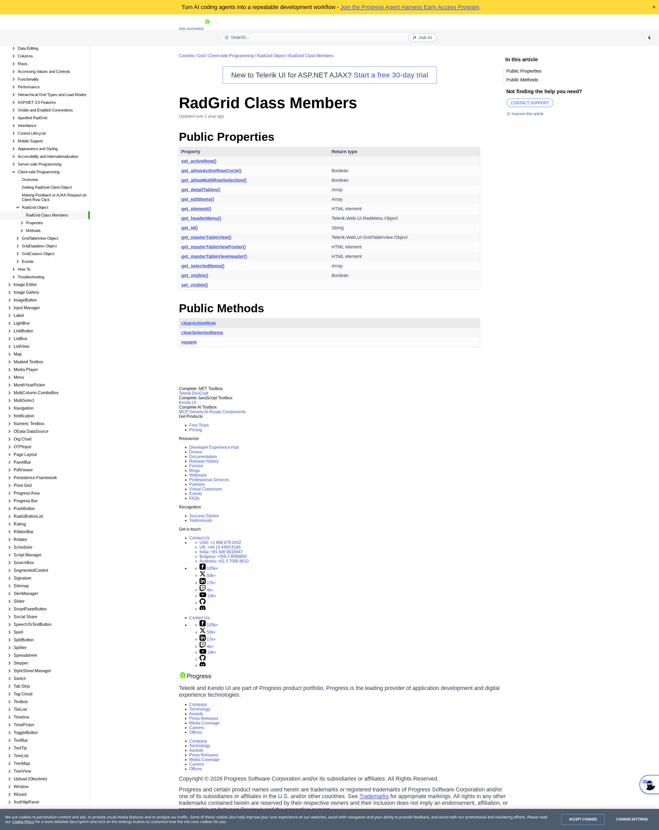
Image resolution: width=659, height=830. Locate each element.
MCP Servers (191, 412)
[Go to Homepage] (207, 28)
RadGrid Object (271, 56)
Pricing (195, 430)
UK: (220, 547)
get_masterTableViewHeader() (214, 256)
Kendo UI (187, 402)
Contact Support (530, 103)
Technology (199, 709)
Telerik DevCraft (193, 393)
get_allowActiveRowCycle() (211, 170)
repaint (189, 342)
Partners (197, 484)
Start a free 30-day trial (391, 75)
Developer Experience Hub (214, 447)
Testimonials (200, 520)
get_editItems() (197, 199)
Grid (201, 56)
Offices (195, 732)
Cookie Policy (23, 821)
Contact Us (199, 538)
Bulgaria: (223, 556)
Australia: (224, 561)
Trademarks (374, 796)
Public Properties (226, 136)
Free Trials (199, 425)
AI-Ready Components (225, 412)
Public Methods (221, 308)
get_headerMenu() (201, 218)
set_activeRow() (198, 161)
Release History (204, 461)
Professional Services (209, 480)
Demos (195, 452)
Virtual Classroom (205, 489)
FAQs (194, 498)
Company (198, 704)
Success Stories (204, 516)
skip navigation (191, 28)
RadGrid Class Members (47, 215)
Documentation (203, 456)
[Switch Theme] (650, 37)
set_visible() (194, 285)
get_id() (189, 227)
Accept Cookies (583, 819)
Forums (196, 466)
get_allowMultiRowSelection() (214, 180)
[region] (329, 819)
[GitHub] (203, 603)
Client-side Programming (231, 56)
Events (195, 493)
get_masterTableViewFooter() (213, 246)
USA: (220, 542)
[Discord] (203, 609)
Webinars (198, 475)
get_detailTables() (200, 189)
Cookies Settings (632, 819)
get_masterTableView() (206, 237)
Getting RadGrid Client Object (47, 187)
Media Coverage (204, 723)
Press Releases (203, 718)
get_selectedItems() (202, 266)
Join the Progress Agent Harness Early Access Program (409, 7)
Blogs (194, 470)
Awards (196, 714)
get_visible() (194, 275)
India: (221, 552)
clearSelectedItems (202, 332)
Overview (30, 179)
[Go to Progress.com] (195, 678)
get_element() (196, 208)
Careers (196, 727)
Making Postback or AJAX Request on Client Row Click (54, 197)
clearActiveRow (198, 323)
